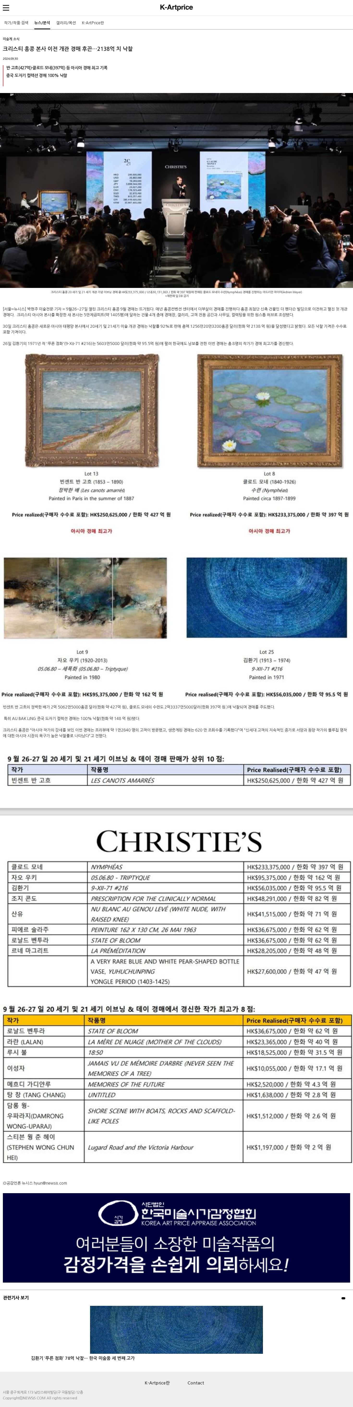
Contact (196, 1383)
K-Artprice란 (157, 1383)
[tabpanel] (176, 1336)
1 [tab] (343, 1298)
